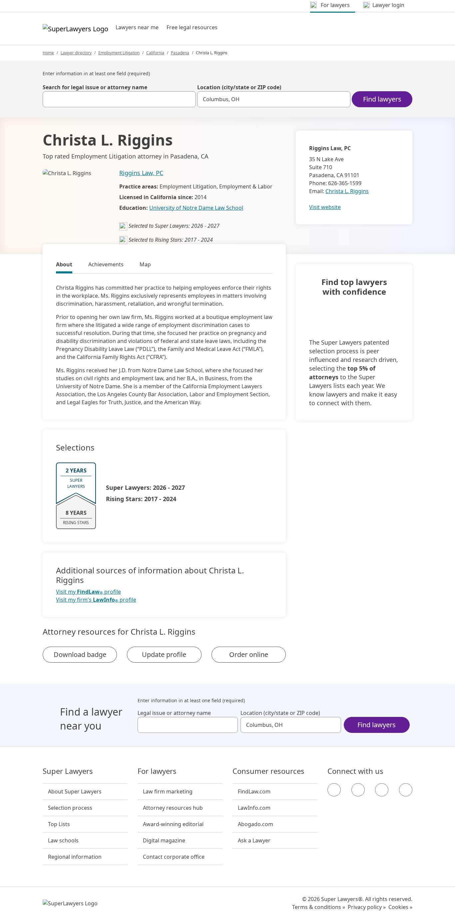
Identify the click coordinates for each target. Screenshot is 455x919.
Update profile (164, 654)
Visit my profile (88, 592)
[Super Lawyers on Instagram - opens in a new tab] (358, 789)
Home (48, 53)
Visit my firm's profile (96, 600)
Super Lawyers (68, 771)
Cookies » (400, 907)
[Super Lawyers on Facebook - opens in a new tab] (334, 789)
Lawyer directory (76, 53)
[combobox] (119, 99)
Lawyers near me (137, 27)
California (155, 53)
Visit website (325, 207)
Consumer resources (268, 771)
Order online (248, 654)
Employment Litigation (119, 53)
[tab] (64, 265)
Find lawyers (382, 99)
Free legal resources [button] (192, 27)
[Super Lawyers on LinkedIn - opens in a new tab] (405, 789)
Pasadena (180, 53)
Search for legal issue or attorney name (95, 87)
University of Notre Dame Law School (196, 207)
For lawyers (157, 771)
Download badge (80, 654)
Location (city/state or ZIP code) (239, 87)
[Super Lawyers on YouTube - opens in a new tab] (381, 789)
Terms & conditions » (318, 907)
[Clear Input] (188, 99)
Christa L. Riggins (347, 191)
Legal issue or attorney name (174, 713)
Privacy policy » (367, 907)
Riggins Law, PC (141, 173)
